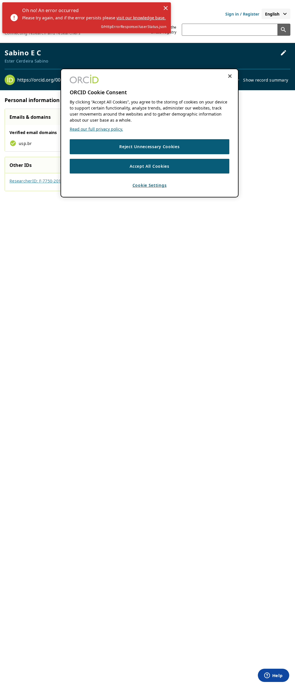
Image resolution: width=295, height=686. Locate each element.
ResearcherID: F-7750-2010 (36, 181)
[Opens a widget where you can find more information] (273, 676)
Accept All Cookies (149, 166)
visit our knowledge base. (141, 17)
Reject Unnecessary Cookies (149, 146)
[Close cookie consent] (230, 76)
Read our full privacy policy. (96, 129)
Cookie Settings (150, 185)
